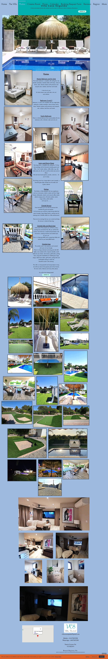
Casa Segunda (57, 5)
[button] (86, 619)
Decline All (94, 656)
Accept (101, 656)
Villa (44, 5)
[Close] (106, 656)
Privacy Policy (58, 656)
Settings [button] (87, 656)
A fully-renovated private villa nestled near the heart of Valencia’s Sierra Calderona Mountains (54, 8)
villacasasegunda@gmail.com (70, 634)
